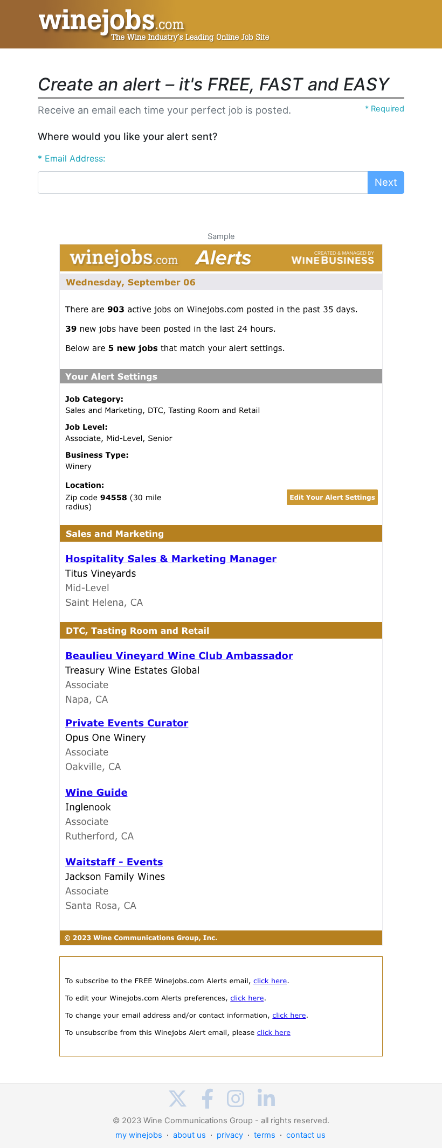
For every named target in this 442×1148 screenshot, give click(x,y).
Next (386, 182)
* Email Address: (71, 158)
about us (189, 1135)
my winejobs (138, 1135)
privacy (230, 1135)
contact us (306, 1135)
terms (264, 1135)
